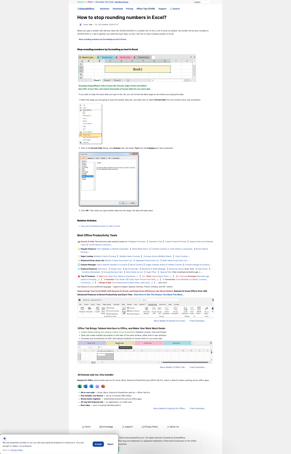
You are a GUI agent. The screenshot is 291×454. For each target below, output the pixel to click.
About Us (174, 427)
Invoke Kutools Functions (100, 245)
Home (87, 427)
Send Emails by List (134, 272)
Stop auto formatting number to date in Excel (100, 226)
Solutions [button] (104, 8)
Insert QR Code (127, 279)
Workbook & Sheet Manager (154, 269)
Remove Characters (126, 276)
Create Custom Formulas (175, 241)
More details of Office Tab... (173, 367)
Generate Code (155, 241)
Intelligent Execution (137, 241)
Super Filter (151, 272)
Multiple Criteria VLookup (105, 256)
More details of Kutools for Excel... (170, 321)
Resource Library (176, 269)
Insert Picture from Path (145, 279)
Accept (98, 444)
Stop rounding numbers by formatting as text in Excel (102, 39)
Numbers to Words (190, 279)
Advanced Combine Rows (129, 282)
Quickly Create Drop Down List (118, 260)
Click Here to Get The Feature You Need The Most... (159, 294)
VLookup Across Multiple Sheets (157, 256)
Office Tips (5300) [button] (146, 8)
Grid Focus (102, 269)
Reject (110, 444)
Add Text (113, 276)
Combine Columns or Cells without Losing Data (171, 249)
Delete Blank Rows (140, 249)
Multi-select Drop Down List (175, 260)
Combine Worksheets (91, 272)
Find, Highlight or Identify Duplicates (112, 249)
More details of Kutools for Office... (169, 408)
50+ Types (149, 276)
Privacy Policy (151, 427)
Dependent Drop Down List (147, 260)
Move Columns (136, 264)
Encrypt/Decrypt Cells (113, 272)
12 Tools (102, 276)
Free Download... (198, 321)
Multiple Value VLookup (130, 256)
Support (162, 8)
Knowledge (107, 427)
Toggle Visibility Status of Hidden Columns (163, 264)
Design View (116, 269)
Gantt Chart (163, 276)
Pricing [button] (129, 8)
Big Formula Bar (131, 269)
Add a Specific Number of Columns (112, 264)
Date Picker (203, 269)
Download (118, 8)
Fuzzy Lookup (182, 256)
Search (176, 8)
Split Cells (145, 282)
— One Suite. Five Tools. (103, 2)
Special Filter (166, 272)
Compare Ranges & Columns (197, 264)
